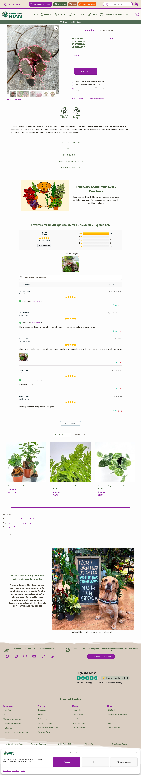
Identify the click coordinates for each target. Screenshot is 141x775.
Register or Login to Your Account (15, 732)
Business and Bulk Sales (12, 724)
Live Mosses (77, 719)
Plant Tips (7, 710)
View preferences (124, 762)
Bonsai (40, 714)
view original (36, 301)
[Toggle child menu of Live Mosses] (102, 719)
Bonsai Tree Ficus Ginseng (19, 486)
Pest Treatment (114, 728)
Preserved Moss (79, 728)
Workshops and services (12, 719)
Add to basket (86, 71)
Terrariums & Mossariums (117, 714)
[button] (136, 753)
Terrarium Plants (44, 732)
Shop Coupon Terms (119, 744)
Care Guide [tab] (69, 155)
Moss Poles (77, 710)
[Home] (73, 98)
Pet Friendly (25, 519)
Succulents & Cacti (45, 723)
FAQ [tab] (69, 149)
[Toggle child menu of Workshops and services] (32, 719)
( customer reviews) (104, 30)
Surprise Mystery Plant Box (48, 728)
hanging (23, 523)
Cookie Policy (7, 771)
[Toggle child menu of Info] (32, 714)
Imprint (23, 771)
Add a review (44, 245)
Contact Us (7, 728)
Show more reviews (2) (70, 423)
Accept (67, 762)
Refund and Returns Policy (13, 744)
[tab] (62, 435)
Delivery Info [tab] (68, 167)
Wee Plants (33, 519)
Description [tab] (68, 143)
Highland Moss (13, 527)
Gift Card (111, 710)
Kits (109, 723)
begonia (10, 523)
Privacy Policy (15, 771)
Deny (95, 762)
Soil (109, 719)
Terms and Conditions (39, 744)
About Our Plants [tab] (69, 161)
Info (4, 714)
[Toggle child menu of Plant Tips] (32, 710)
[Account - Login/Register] (136, 4)
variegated (30, 523)
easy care (16, 523)
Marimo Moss (78, 714)
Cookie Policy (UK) (64, 744)
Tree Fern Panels (79, 723)
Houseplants (16, 519)
